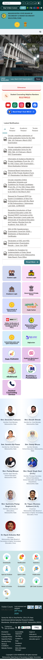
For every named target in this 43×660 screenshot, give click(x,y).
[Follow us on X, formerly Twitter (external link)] (28, 105)
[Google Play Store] (26, 627)
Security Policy (6, 641)
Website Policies (6, 648)
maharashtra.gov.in (35, 637)
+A (35, 3)
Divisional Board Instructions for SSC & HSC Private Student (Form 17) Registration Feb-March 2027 (21, 173)
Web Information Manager (20, 649)
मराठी (22, 8)
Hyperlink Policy (6, 639)
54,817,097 (7, 609)
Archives (18, 646)
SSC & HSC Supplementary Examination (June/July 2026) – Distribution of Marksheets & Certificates (20, 232)
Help (16, 641)
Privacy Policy (6, 634)
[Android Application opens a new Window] (28, 8)
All (5, 129)
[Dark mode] (41, 8)
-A (27, 3)
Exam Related (12, 129)
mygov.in (32, 632)
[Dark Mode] (41, 8)
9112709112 (24, 97)
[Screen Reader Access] (39, 3)
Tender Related (35, 129)
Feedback (18, 643)
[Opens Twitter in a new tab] (16, 627)
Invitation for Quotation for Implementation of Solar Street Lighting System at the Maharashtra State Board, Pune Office (21, 253)
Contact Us (18, 638)
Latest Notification (11, 123)
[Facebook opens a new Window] (35, 8)
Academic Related (23, 129)
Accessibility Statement (19, 633)
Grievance (21, 87)
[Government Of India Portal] (25, 23)
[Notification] (21, 557)
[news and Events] (7, 581)
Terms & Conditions (4, 645)
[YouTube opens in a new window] (38, 7)
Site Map (18, 636)
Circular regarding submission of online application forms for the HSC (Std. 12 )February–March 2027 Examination (20, 150)
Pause (38, 79)
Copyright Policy (6, 637)
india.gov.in (33, 634)
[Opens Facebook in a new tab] (19, 627)
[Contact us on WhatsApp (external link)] (14, 105)
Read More (30, 262)
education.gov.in (34, 639)
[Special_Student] (7, 569)
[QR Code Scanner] (36, 581)
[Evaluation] (21, 581)
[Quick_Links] (21, 569)
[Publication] (36, 569)
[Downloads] (7, 557)
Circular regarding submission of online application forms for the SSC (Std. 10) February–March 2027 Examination (21, 139)
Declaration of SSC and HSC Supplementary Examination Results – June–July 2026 (19, 243)
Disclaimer (4, 632)
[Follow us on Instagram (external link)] (21, 105)
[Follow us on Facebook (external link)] (35, 105)
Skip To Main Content (10, 8)
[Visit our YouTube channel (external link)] (8, 105)
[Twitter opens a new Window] (31, 8)
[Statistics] (36, 557)
